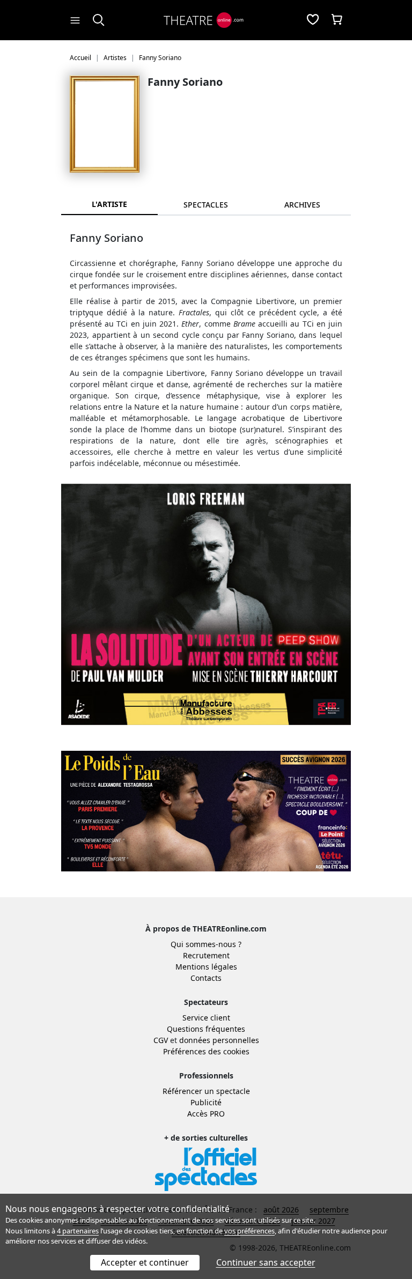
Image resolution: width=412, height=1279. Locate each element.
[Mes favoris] (313, 20)
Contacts (206, 978)
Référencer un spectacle (206, 1091)
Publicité (206, 1102)
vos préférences (249, 1231)
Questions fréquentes (206, 1029)
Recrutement (206, 955)
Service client (206, 1017)
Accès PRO (206, 1113)
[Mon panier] (337, 20)
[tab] (206, 205)
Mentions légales (206, 967)
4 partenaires (78, 1231)
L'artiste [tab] (109, 204)
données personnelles (219, 1040)
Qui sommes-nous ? (206, 944)
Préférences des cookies (206, 1051)
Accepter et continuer (145, 1262)
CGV (160, 1040)
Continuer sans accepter (265, 1262)
